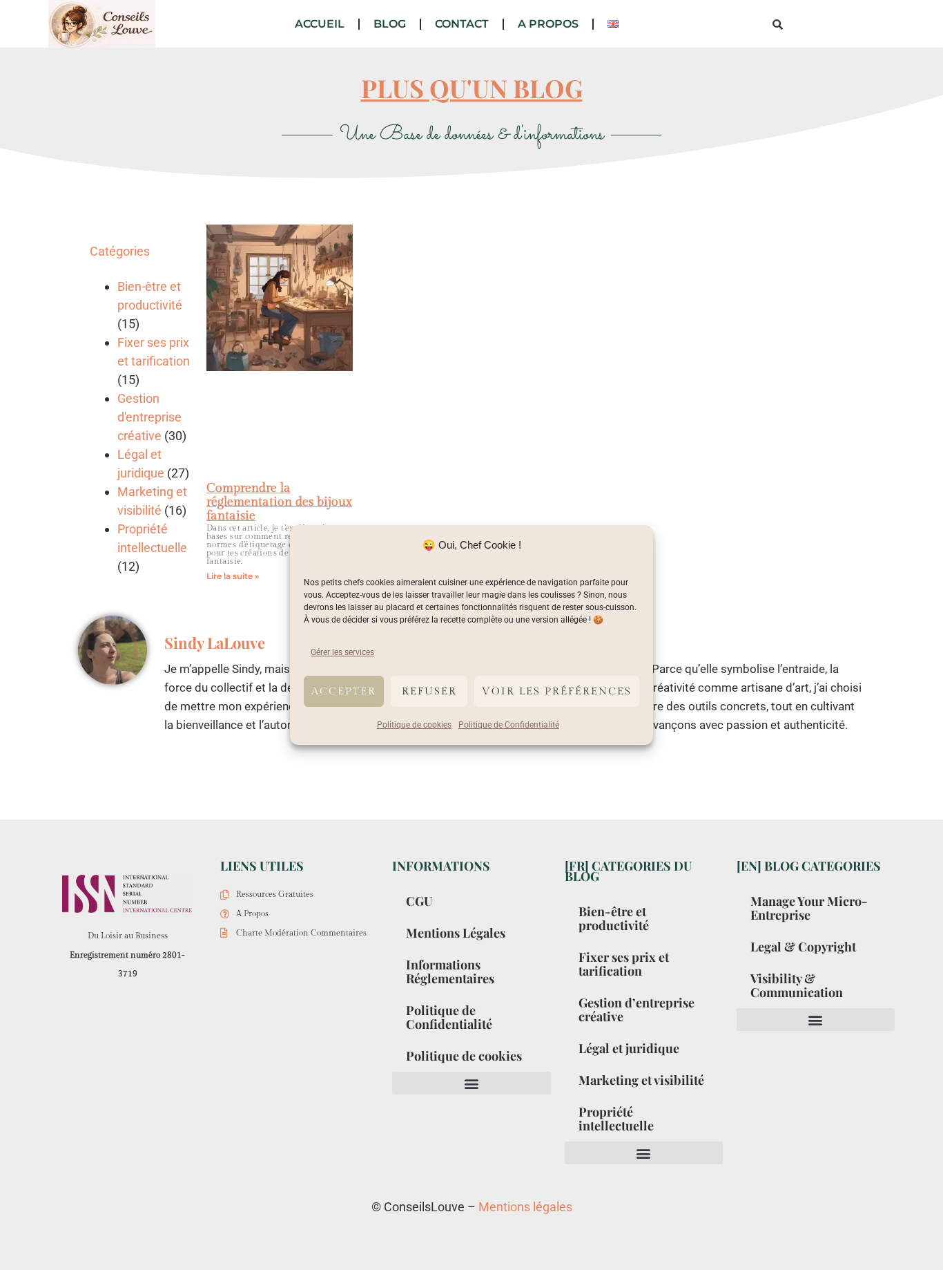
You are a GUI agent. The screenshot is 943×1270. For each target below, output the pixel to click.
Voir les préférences (557, 691)
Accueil (319, 23)
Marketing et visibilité (641, 1080)
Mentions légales (525, 1207)
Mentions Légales (455, 933)
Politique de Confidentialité (508, 725)
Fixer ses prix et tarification (624, 964)
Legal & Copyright (803, 946)
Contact (462, 23)
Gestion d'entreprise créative (149, 417)
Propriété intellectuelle (616, 1118)
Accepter (343, 691)
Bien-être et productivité (614, 918)
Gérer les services (342, 652)
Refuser (429, 691)
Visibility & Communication (796, 985)
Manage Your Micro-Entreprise (809, 908)
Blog (389, 23)
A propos (548, 23)
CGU (419, 901)
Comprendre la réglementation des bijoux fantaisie (279, 502)
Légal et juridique (629, 1048)
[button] (471, 1083)
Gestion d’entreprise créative (636, 1009)
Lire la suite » (232, 576)
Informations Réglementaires (450, 971)
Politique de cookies (414, 725)
